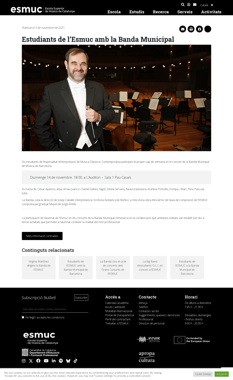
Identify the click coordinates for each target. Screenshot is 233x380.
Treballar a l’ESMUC (117, 323)
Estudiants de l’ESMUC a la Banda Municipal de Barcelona (187, 268)
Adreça (143, 303)
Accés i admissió (115, 307)
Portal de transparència (119, 315)
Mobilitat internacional (118, 311)
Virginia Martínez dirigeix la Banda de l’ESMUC (38, 265)
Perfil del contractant (117, 319)
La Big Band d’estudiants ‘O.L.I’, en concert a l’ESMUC (150, 265)
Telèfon (143, 307)
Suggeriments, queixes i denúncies (159, 315)
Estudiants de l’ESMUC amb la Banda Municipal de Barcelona (76, 268)
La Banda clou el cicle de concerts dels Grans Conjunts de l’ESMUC (113, 268)
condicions (57, 317)
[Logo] (56, 10)
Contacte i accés (149, 311)
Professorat (146, 319)
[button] (182, 5)
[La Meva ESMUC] (188, 5)
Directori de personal (151, 323)
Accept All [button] (222, 374)
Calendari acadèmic (117, 303)
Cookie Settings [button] (203, 374)
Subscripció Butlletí (39, 297)
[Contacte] (194, 4)
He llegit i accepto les (44, 317)
